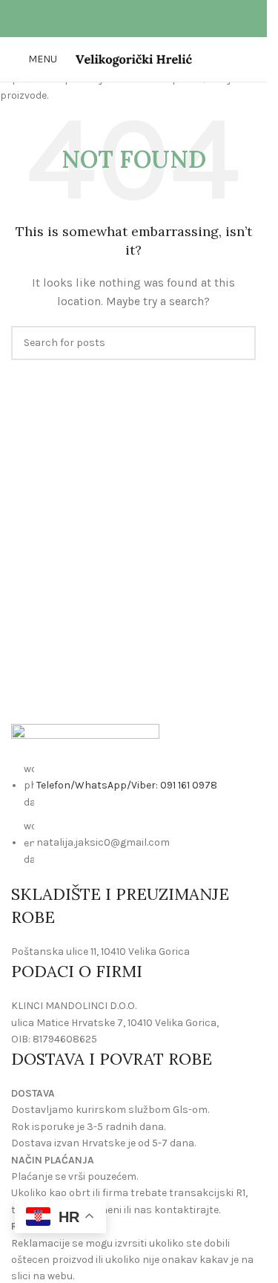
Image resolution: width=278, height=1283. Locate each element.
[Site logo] (134, 58)
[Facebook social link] (124, 18)
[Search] (249, 59)
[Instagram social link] (142, 18)
